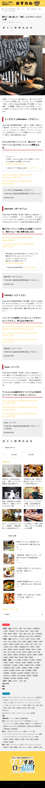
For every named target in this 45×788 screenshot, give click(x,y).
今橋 (19, 641)
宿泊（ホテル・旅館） (25, 747)
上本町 (27, 639)
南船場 (17, 644)
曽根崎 (10, 649)
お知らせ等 (5, 683)
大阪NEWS (5, 718)
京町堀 (14, 641)
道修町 (6, 657)
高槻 (26, 657)
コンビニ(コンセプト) (10, 737)
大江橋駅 (14, 665)
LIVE (21, 744)
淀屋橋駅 (28, 670)
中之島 (33, 639)
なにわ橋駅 (17, 660)
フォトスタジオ (22, 737)
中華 (24, 705)
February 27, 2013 (29, 267)
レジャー (39, 744)
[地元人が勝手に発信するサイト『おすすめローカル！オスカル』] (21, 3)
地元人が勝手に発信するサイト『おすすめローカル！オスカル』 (20, 783)
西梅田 (40, 654)
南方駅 (24, 662)
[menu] (41, 3)
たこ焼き (10, 702)
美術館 (36, 747)
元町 (21, 681)
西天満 (29, 654)
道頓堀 (11, 657)
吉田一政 (12, 447)
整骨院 (17, 739)
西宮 (25, 681)
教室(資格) (15, 729)
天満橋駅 (38, 665)
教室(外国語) (22, 726)
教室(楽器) (7, 729)
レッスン (35, 721)
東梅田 (28, 649)
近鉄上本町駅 (21, 675)
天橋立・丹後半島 (9, 631)
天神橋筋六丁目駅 (9, 668)
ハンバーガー (37, 702)
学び (3, 721)
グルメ (4, 697)
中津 (5, 641)
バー (25, 702)
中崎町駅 (39, 660)
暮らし (4, 731)
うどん (23, 697)
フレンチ (12, 705)
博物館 (16, 747)
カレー (17, 700)
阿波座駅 (20, 678)
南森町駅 (30, 662)
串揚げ (29, 705)
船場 (5, 654)
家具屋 (6, 739)
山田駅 (18, 668)
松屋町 (39, 649)
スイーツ (23, 700)
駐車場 (6, 742)
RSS (22, 776)
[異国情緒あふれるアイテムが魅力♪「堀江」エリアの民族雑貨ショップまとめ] (12, 454)
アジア (10, 697)
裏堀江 (10, 654)
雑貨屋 (37, 739)
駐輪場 (11, 742)
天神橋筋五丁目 (23, 647)
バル (30, 702)
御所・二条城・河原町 (32, 631)
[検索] (37, 3)
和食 (5, 708)
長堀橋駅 (35, 675)
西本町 (35, 654)
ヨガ (28, 713)
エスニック (30, 697)
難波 (16, 657)
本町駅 (6, 670)
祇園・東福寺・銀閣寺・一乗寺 (13, 634)
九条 (9, 641)
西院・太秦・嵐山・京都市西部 (33, 634)
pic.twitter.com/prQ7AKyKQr (15, 164)
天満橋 (16, 647)
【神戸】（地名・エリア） (10, 681)
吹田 (22, 644)
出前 (37, 705)
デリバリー (5, 710)
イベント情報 (14, 718)
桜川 (9, 652)
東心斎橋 (21, 649)
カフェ (11, 700)
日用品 (22, 739)
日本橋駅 (36, 668)
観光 (41, 747)
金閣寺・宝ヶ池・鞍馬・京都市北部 (14, 636)
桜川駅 (18, 670)
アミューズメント (29, 744)
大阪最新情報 (24, 718)
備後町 (30, 641)
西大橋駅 (20, 673)
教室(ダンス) (38, 723)
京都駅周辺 (36, 628)
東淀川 (34, 649)
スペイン (37, 700)
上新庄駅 (25, 660)
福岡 (3, 689)
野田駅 (29, 675)
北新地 (6, 662)
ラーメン (19, 705)
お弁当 (6, 700)
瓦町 (34, 652)
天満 (10, 647)
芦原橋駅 (13, 673)
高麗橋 (31, 657)
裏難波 (16, 654)
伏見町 (24, 641)
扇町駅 (30, 668)
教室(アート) (29, 723)
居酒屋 (19, 708)
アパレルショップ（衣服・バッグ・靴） (24, 731)
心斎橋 (38, 647)
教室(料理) (38, 726)
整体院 (11, 739)
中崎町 (38, 639)
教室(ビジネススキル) (10, 726)
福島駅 (35, 670)
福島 (39, 652)
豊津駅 (14, 675)
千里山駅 (17, 662)
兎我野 (35, 641)
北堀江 (41, 641)
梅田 (13, 652)
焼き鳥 (24, 708)
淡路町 (30, 652)
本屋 (27, 739)
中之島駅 (32, 660)
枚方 (5, 652)
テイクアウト (19, 702)
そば (5, 702)
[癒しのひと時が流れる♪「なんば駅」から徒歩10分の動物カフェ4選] (32, 454)
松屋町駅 (12, 670)
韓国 (33, 708)
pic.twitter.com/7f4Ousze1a (15, 263)
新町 (5, 649)
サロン (14, 713)
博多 (3, 686)
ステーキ (30, 700)
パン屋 (6, 705)
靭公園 (21, 657)
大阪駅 (21, 665)
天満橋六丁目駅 (29, 665)
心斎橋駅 (24, 668)
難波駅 (26, 678)
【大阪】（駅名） (7, 660)
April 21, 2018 (31, 168)
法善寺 (24, 652)
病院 (31, 739)
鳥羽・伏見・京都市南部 (33, 636)
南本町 (11, 644)
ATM (9, 731)
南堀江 (6, 644)
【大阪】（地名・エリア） (10, 639)
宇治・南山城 (20, 631)
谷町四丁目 (7, 675)
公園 (10, 747)
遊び (3, 744)
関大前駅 (13, 678)
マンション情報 (33, 737)
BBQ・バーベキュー (12, 744)
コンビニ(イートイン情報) (34, 734)
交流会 (17, 723)
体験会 (6, 747)
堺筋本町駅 (7, 665)
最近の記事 (12, 536)
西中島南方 (22, 654)
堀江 (31, 644)
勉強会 (22, 723)
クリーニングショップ (10, 734)
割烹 (41, 705)
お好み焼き (38, 697)
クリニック (22, 734)
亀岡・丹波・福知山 (25, 628)
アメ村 (21, 639)
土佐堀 (27, 644)
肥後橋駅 (6, 673)
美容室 (33, 713)
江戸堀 (19, 652)
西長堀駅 (27, 673)
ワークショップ (8, 723)
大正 (40, 644)
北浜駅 (11, 662)
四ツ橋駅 (37, 662)
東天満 (16, 649)
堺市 (36, 644)
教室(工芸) (30, 726)
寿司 (13, 708)
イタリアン (16, 697)
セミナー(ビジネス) (12, 721)
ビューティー (6, 713)
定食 (9, 708)
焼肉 (29, 708)
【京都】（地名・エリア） (10, 628)
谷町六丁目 (34, 673)
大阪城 (6, 647)
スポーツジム (21, 713)
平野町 (32, 647)
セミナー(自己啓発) (25, 721)
